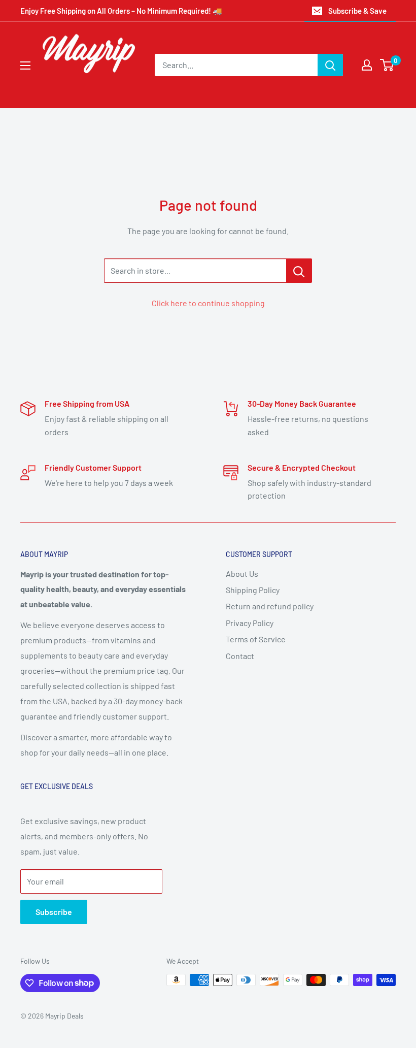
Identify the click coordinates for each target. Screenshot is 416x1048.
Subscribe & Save (357, 10)
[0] (387, 65)
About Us (242, 573)
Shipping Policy (253, 590)
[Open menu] (25, 65)
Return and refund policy (270, 606)
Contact (240, 656)
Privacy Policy (249, 623)
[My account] (367, 65)
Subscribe (54, 911)
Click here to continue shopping (208, 303)
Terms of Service (256, 639)
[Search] (330, 65)
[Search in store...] (299, 270)
